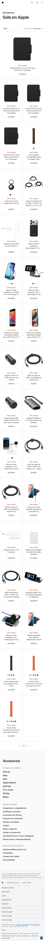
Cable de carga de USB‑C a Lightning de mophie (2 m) (33, 378)
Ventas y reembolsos (23, 936)
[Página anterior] (15, 746)
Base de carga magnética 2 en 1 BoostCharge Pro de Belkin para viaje (11, 637)
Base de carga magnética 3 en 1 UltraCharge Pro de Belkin (33, 292)
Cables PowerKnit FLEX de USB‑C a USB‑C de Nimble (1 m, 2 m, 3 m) (34, 203)
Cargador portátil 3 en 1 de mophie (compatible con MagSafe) (33, 595)
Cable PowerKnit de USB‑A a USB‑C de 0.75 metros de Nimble (11, 595)
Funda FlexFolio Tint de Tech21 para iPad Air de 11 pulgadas (22, 69)
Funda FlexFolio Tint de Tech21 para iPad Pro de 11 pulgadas (34, 111)
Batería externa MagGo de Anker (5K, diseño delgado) (34, 552)
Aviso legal (34, 936)
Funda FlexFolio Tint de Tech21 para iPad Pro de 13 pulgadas (11, 157)
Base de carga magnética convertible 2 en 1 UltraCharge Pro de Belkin (11, 292)
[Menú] (42, 2)
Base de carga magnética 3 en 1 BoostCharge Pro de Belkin (11, 467)
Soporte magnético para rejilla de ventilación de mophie (33, 637)
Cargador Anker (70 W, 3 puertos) (11, 551)
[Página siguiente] (30, 746)
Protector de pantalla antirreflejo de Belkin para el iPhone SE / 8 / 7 (11, 335)
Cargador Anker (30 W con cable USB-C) (11, 245)
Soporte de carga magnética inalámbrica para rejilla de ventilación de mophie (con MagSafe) (34, 509)
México (4, 930)
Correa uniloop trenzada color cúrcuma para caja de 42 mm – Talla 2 (33, 684)
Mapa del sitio (6, 938)
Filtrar (5, 28)
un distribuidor (35, 924)
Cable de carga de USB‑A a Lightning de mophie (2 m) (11, 509)
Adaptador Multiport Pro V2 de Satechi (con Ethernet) (34, 420)
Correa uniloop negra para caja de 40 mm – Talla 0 (11, 684)
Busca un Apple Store (23, 924)
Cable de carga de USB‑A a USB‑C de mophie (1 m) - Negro (33, 467)
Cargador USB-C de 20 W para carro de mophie (11, 378)
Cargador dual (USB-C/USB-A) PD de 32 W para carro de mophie (11, 420)
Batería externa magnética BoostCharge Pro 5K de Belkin (34, 246)
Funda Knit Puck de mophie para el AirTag (11, 202)
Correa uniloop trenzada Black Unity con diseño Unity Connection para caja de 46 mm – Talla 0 (33, 157)
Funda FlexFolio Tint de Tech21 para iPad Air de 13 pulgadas (11, 111)
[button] (32, 2)
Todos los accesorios (13, 882)
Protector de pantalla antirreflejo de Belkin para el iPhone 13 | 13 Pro (33, 335)
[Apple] (2, 882)
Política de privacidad (8, 936)
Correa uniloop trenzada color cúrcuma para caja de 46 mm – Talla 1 (11, 730)
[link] (41, 937)
